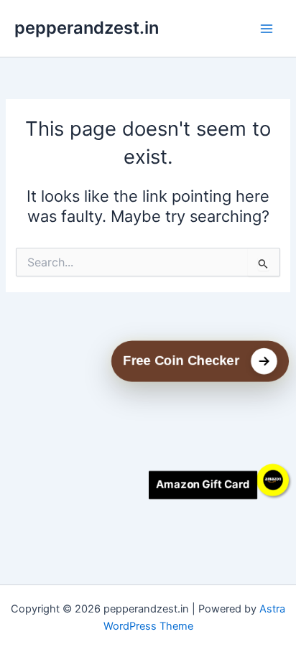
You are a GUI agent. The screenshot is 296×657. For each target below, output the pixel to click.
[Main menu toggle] (266, 29)
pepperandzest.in (86, 27)
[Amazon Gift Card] (272, 480)
